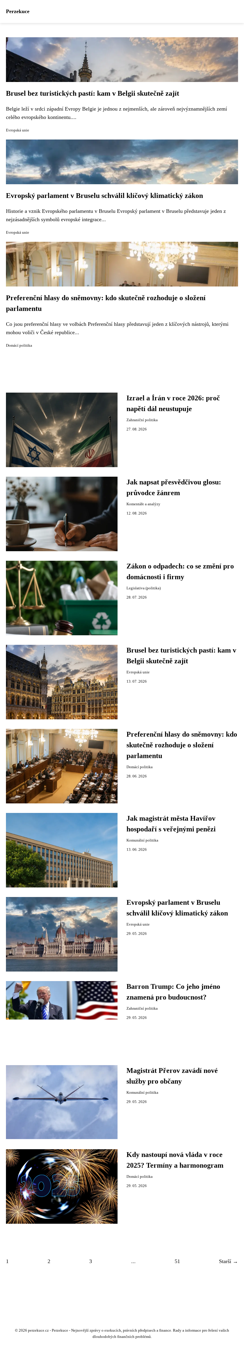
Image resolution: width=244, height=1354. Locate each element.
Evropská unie (17, 130)
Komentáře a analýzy (143, 504)
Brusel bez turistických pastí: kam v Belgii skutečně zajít (92, 93)
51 (177, 1261)
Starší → (228, 1261)
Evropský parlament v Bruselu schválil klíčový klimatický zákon (104, 195)
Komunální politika (142, 840)
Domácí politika (19, 345)
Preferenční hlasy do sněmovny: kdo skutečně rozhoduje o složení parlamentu (181, 745)
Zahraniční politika (142, 420)
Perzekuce (17, 11)
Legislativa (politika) (143, 588)
